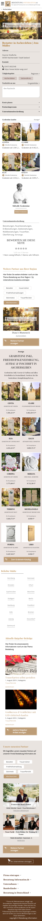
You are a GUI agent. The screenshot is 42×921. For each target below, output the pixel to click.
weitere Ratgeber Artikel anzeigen (20, 731)
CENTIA (5, 142)
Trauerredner (25, 762)
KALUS (24, 172)
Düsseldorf (31, 619)
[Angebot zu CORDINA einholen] (10, 462)
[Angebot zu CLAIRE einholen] (31, 391)
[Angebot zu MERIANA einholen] (31, 462)
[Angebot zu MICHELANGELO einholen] (31, 497)
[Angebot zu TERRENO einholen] (10, 497)
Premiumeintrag (31, 785)
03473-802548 (10, 66)
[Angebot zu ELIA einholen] (10, 426)
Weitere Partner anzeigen (17, 849)
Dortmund (11, 626)
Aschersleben (7, 9)
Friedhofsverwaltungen (15, 293)
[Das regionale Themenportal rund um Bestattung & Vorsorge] (8, 4)
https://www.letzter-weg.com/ (16, 69)
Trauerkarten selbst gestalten (20, 677)
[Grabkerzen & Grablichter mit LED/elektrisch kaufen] (21, 699)
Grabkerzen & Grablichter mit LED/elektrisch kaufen (20, 714)
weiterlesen (9, 687)
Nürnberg (11, 578)
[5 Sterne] (26, 248)
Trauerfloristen (26, 298)
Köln (11, 612)
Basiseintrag (33, 309)
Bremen (31, 612)
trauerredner (24, 288)
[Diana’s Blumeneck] (21, 319)
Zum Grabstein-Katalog (21, 559)
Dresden (11, 585)
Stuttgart (11, 598)
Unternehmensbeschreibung (13, 112)
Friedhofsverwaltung (14, 767)
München (30, 592)
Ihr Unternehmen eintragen (21, 861)
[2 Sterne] (18, 248)
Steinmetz (10, 772)
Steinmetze (10, 298)
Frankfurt (30, 605)
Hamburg (11, 605)
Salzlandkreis (26, 78)
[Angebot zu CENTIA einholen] (10, 391)
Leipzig (11, 619)
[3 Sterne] (21, 248)
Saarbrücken (11, 592)
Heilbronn (21, 840)
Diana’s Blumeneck (21, 332)
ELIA (4, 172)
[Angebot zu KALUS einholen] (31, 426)
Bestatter (9, 288)
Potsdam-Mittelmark (21, 810)
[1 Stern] (16, 248)
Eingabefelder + (34, 83)
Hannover (31, 578)
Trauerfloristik (10, 683)
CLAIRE (25, 142)
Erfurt (31, 585)
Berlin (31, 598)
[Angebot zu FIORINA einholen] (10, 532)
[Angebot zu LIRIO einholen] (31, 532)
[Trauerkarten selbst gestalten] (21, 665)
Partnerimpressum (9, 107)
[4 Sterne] (23, 248)
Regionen (35, 73)
